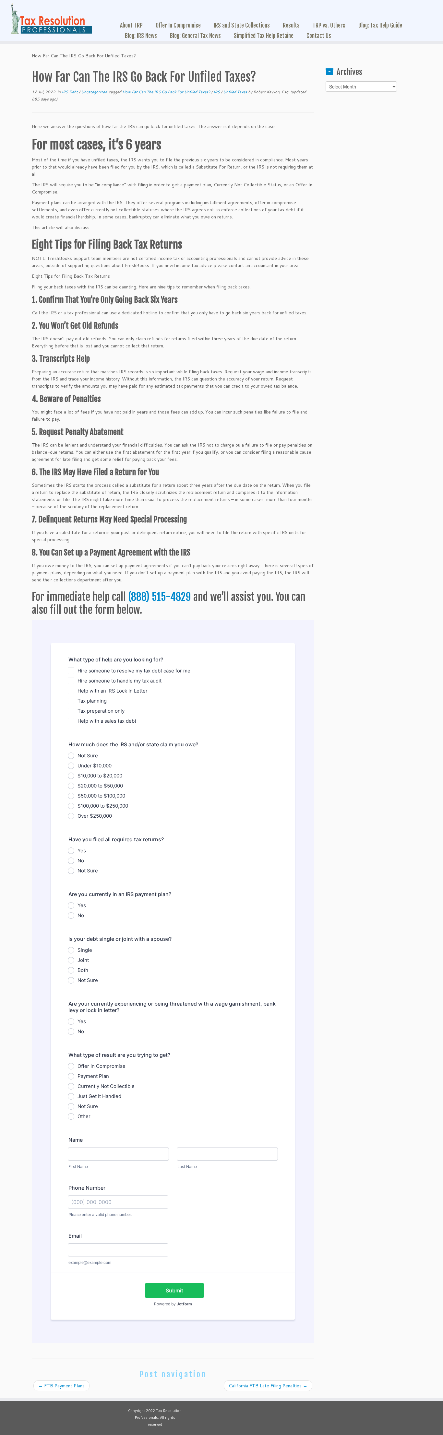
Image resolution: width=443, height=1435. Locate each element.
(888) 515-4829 (159, 596)
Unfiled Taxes (235, 92)
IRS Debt (70, 92)
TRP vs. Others (329, 25)
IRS (217, 92)
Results (291, 25)
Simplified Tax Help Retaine (263, 35)
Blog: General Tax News (195, 35)
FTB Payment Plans (61, 1385)
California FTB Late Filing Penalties (268, 1385)
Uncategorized (94, 92)
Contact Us (318, 35)
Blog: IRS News (141, 35)
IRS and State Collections (242, 25)
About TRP (131, 25)
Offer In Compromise (178, 25)
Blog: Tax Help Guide (380, 25)
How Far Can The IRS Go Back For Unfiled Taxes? (166, 92)
